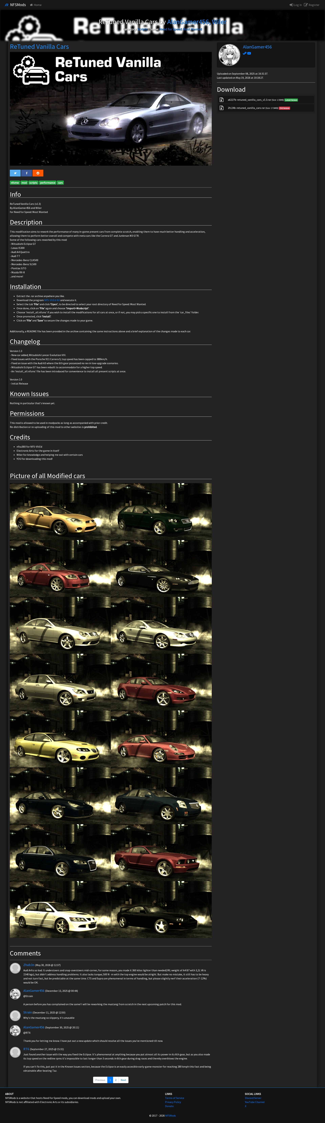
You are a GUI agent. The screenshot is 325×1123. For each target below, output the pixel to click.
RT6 (26, 1049)
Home (37, 5)
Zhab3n (28, 965)
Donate (169, 1106)
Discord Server (253, 1098)
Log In (297, 5)
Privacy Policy (173, 1102)
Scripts (142, 29)
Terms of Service (174, 1098)
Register (313, 5)
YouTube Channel (255, 1102)
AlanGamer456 (33, 990)
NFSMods (17, 4)
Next (123, 1080)
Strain (27, 1012)
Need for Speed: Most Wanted (180, 29)
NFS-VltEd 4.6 (52, 300)
